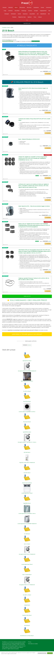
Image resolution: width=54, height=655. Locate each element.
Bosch (16, 7)
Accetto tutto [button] (50, 653)
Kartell (19, 14)
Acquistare (48, 73)
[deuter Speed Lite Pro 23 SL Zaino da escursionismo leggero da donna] (9, 92)
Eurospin (36, 10)
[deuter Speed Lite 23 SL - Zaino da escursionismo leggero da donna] (9, 210)
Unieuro (40, 17)
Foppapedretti (43, 10)
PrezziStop (4, 27)
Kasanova (25, 14)
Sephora (29, 17)
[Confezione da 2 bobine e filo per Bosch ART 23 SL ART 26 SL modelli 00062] (9, 123)
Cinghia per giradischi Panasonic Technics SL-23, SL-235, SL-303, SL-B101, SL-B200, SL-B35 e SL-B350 (34, 279)
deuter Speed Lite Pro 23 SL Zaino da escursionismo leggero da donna (33, 89)
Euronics (30, 10)
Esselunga (24, 10)
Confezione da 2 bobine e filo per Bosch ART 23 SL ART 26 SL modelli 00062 (34, 119)
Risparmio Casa (22, 17)
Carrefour (10, 10)
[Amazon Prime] (49, 71)
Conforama (48, 7)
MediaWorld (43, 14)
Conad (42, 7)
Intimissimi (13, 14)
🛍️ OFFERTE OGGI (27, 23)
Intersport (6, 14)
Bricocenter (22, 7)
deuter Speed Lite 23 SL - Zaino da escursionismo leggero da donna (34, 206)
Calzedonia (36, 7)
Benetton (11, 7)
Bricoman (29, 7)
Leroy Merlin (32, 14)
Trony (35, 17)
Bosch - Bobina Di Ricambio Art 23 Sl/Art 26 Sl (29, 139)
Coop (5, 10)
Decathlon (17, 10)
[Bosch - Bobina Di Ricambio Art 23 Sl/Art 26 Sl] (9, 143)
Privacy (29, 641)
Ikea (49, 10)
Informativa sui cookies (33, 643)
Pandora (14, 17)
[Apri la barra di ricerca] (27, 20)
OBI (49, 14)
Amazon (4, 7)
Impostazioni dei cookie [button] (42, 653)
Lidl (37, 14)
